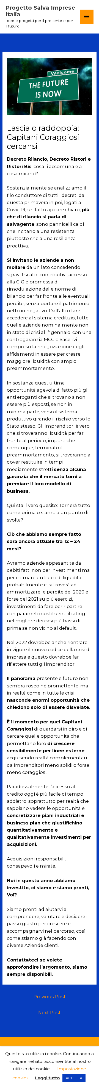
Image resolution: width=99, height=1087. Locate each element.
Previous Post (50, 996)
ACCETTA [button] (74, 1078)
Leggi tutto (47, 1077)
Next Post (49, 1012)
